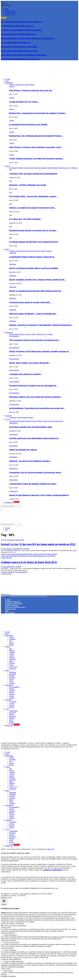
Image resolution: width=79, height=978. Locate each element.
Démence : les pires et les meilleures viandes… (30, 461)
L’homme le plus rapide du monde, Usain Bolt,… (30, 302)
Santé (11, 720)
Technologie (9, 332)
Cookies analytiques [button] (7, 948)
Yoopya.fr (50, 596)
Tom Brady (52, 556)
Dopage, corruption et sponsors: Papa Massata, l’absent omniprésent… (40, 325)
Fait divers (12, 716)
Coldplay (4, 572)
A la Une (4, 540)
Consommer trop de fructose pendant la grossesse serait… (35, 472)
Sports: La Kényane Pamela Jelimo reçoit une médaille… (34, 268)
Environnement (14, 336)
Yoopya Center (10, 11)
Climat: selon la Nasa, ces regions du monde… (29, 363)
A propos (8, 600)
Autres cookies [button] (5, 969)
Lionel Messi (9, 556)
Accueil (7, 79)
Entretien (12, 657)
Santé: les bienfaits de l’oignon (23, 450)
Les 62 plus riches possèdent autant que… (20, 51)
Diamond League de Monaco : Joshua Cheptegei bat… (33, 314)
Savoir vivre (13, 667)
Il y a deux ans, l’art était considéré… (25, 219)
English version (10, 14)
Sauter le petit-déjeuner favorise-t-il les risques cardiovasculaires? (39, 495)
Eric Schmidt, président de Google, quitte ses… (22, 22)
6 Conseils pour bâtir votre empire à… (17, 26)
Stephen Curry (43, 556)
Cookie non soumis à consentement (14, 925)
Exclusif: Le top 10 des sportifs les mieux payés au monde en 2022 (38, 544)
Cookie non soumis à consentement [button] (12, 923)
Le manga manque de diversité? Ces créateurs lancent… (34, 242)
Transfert (12, 683)
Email (7, 81)
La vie (7, 419)
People (11, 665)
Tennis (11, 681)
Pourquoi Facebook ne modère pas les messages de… (33, 385)
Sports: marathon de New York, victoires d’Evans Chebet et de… (37, 280)
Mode (11, 661)
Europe (11, 643)
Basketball (10, 540)
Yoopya (5, 548)
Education (12, 712)
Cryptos (11, 703)
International (9, 83)
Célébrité (12, 652)
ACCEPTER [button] (21, 895)
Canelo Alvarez (6, 554)
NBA (15, 556)
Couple (11, 656)
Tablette (11, 698)
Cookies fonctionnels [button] (8, 933)
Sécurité (11, 694)
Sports (7, 249)
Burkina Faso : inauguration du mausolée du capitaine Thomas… (37, 113)
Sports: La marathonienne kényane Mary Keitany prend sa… (35, 291)
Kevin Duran (47, 554)
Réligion (12, 718)
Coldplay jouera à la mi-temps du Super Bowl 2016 (29, 562)
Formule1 (12, 678)
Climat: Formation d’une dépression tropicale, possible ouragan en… (39, 351)
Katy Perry (15, 572)
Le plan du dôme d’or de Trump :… (24, 102)
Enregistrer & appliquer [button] (8, 976)
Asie (10, 641)
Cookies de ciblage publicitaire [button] (11, 959)
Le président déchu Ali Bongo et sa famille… (28, 124)
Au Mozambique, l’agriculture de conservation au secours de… (37, 408)
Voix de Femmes (14, 723)
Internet (11, 689)
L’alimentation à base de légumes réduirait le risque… (33, 484)
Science (11, 696)
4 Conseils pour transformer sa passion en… (20, 59)
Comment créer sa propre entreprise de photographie (33, 174)
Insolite (11, 714)
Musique (9, 558)
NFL (23, 556)
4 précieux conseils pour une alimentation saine (30, 427)
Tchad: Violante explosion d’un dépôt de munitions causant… (36, 158)
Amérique (12, 639)
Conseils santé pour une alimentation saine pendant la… (34, 438)
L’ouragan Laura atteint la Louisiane (25, 374)
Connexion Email (10, 12)
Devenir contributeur (11, 605)
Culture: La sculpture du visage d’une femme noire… (32, 208)
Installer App (12, 502)
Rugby (11, 679)
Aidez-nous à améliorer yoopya (15, 607)
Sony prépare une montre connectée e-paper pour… (24, 55)
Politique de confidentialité (13, 603)
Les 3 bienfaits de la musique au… (16, 42)
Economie (8, 415)
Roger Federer (30, 556)
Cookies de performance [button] (9, 940)
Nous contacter (10, 612)
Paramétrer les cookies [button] (8, 895)
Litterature (12, 659)
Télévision (12, 668)
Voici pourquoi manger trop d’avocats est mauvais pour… (34, 340)
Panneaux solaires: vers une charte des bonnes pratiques (35, 397)
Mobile (11, 692)
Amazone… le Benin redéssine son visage (27, 185)
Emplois (11, 705)
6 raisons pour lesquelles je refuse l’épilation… (22, 30)
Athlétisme (12, 253)
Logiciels (12, 690)
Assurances (12, 701)
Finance (11, 707)
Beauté (11, 650)
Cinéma (11, 654)
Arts (10, 170)
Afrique (11, 86)
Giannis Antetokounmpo (35, 554)
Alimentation (13, 423)
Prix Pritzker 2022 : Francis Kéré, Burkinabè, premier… (33, 196)
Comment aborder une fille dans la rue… (19, 34)
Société (11, 722)
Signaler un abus (10, 609)
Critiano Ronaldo (16, 554)
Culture (7, 166)
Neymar (19, 556)
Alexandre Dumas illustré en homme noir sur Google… (33, 230)
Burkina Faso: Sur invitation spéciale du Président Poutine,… (36, 136)
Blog (6, 9)
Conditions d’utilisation (12, 601)
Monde (11, 645)
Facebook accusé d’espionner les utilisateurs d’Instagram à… (28, 38)
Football (17, 540)
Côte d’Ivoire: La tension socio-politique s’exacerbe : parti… (35, 147)
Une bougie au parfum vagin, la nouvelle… (19, 47)
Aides (7, 611)
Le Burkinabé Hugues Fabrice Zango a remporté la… (32, 257)
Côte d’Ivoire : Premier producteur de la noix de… (31, 90)
